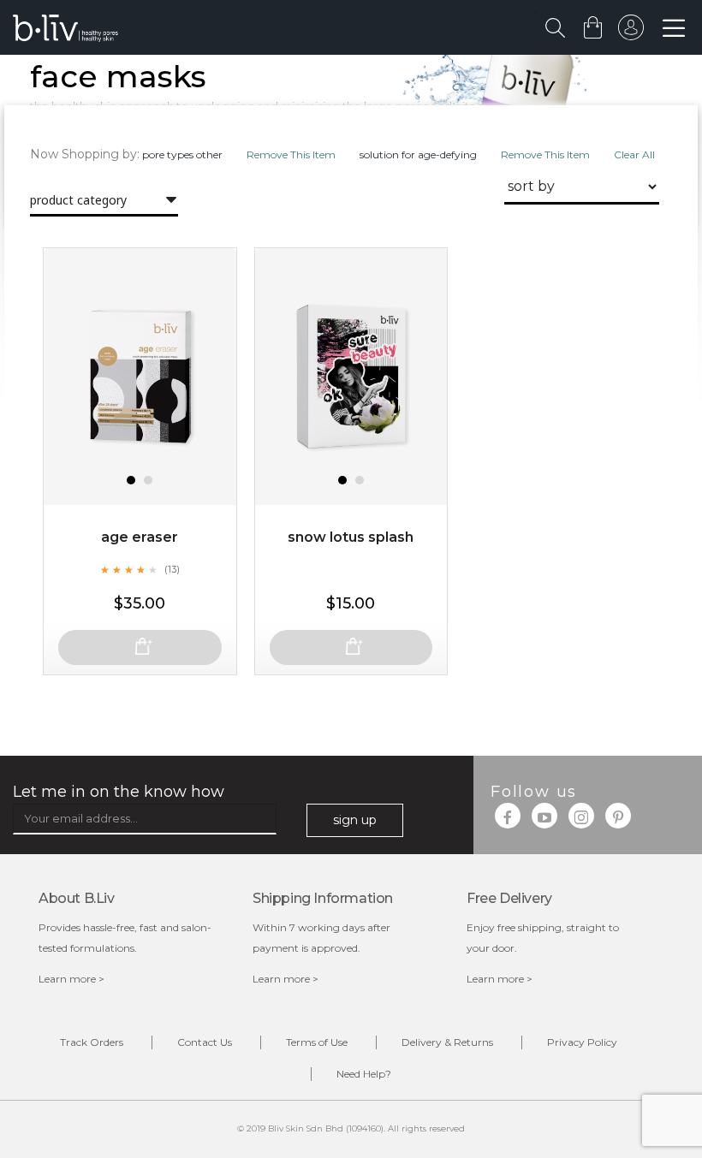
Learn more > (71, 978)
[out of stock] (140, 647)
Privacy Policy (582, 1042)
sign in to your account (631, 32)
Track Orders (91, 1042)
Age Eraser (139, 537)
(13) (172, 569)
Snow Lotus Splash (350, 537)
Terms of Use (317, 1042)
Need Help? (363, 1073)
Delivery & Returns (447, 1042)
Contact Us (204, 1042)
